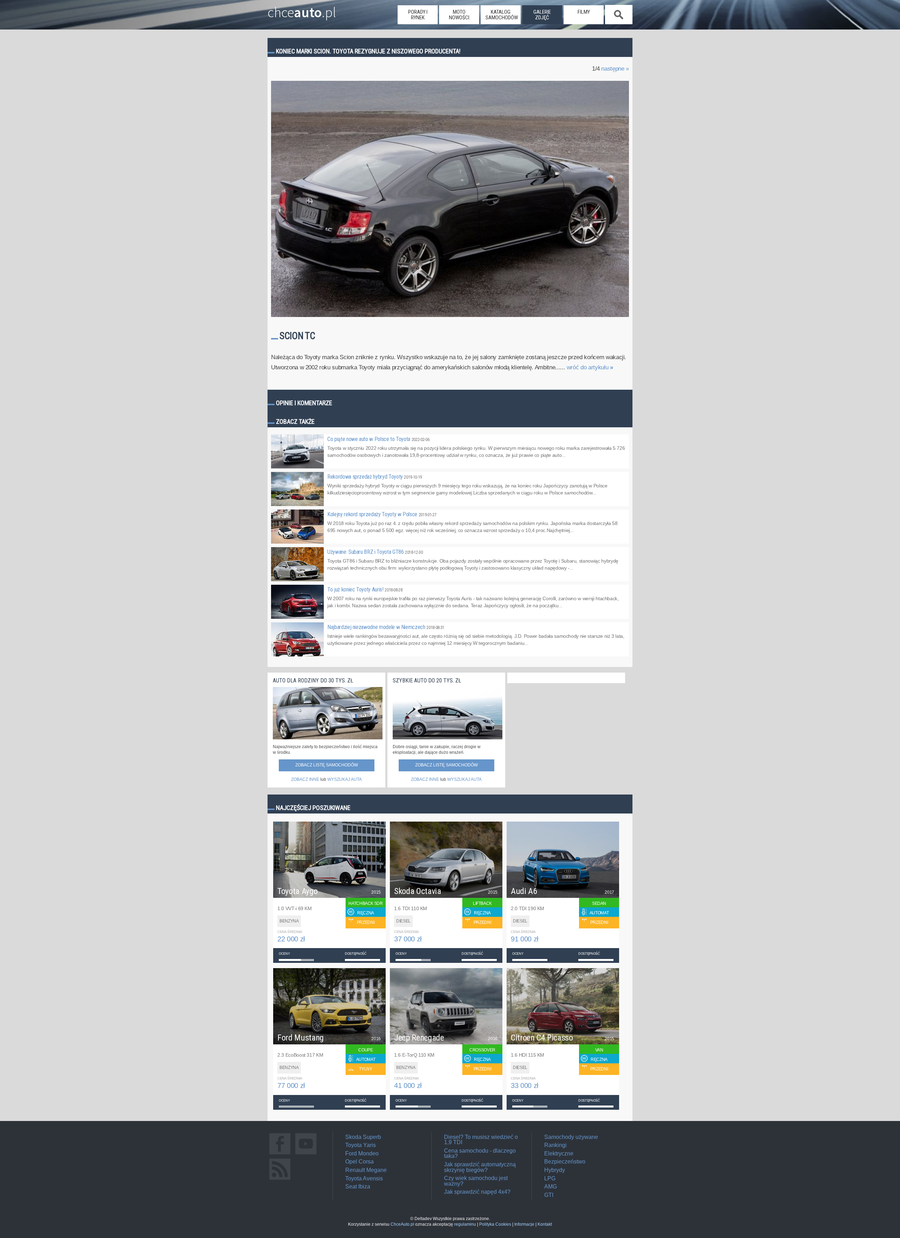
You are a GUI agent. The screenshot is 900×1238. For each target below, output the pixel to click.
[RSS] (280, 1179)
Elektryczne (558, 1153)
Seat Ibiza (357, 1187)
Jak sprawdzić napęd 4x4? (477, 1192)
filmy (584, 12)
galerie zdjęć (542, 15)
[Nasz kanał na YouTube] (306, 1154)
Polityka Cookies (495, 1224)
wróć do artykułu (590, 367)
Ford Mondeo (362, 1153)
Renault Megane (366, 1170)
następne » (615, 68)
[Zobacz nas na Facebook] (280, 1154)
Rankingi (555, 1145)
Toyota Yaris (360, 1145)
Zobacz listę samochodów (326, 765)
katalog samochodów (502, 15)
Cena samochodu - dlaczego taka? (480, 1153)
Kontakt (545, 1224)
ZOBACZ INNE (305, 779)
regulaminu (465, 1224)
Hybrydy (554, 1170)
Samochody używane (571, 1137)
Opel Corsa (359, 1162)
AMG (550, 1187)
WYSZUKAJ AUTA (344, 779)
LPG (549, 1178)
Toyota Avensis (364, 1178)
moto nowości (459, 15)
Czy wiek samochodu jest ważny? (476, 1181)
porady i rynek (418, 15)
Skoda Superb (363, 1137)
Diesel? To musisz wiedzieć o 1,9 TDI (481, 1140)
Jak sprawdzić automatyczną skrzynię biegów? (480, 1167)
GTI (548, 1195)
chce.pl (302, 9)
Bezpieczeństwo (564, 1162)
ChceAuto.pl (402, 1224)
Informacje (524, 1224)
